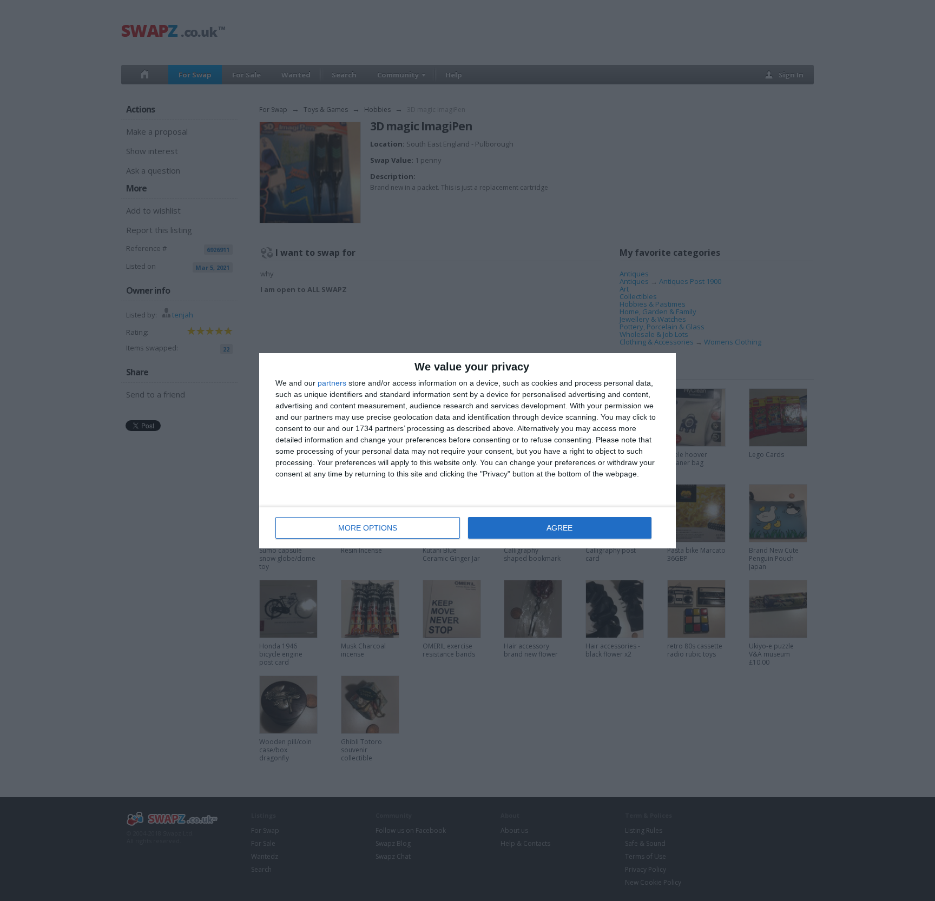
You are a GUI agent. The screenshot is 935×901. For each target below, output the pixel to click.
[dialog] (467, 450)
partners (332, 383)
